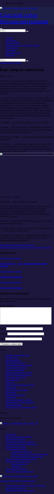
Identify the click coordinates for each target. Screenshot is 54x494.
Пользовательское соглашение (20, 490)
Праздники (11, 392)
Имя (3, 328)
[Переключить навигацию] (1, 28)
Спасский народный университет (21, 444)
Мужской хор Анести (16, 377)
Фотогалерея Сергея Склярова (20, 402)
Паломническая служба (17, 390)
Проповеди (11, 397)
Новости (10, 382)
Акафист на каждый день (17, 355)
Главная (9, 38)
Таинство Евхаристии (11, 277)
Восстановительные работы (19, 365)
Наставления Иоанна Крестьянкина (17, 245)
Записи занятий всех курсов (19, 372)
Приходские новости (15, 395)
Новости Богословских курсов (20, 385)
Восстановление (13, 53)
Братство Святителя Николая (19, 471)
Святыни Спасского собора (18, 400)
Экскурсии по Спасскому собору (21, 407)
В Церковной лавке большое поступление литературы (25, 247)
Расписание (11, 40)
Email (3, 334)
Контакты (10, 55)
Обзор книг (11, 387)
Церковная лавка (13, 405)
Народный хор (12, 380)
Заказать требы (13, 43)
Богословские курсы (15, 362)
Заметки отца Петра (15, 370)
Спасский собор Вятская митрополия (17, 481)
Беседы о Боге (12, 357)
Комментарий (7, 306)
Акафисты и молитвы (21, 452)
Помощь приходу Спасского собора (22, 45)
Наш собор (11, 50)
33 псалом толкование (11, 288)
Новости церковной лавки (18, 461)
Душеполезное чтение (10, 63)
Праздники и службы (16, 447)
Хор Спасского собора (16, 469)
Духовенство (12, 48)
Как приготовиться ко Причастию (27, 456)
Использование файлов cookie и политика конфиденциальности (25, 486)
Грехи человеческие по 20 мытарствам (29, 454)
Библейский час (13, 360)
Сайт (2, 339)
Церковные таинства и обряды (20, 442)
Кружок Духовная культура (18, 375)
